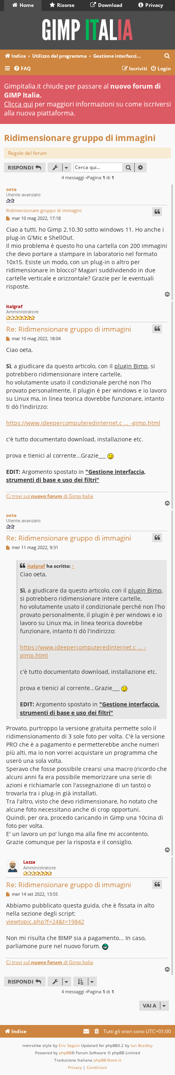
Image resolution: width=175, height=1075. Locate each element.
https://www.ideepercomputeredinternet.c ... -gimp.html (83, 423)
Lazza (29, 862)
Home (26, 5)
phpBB (65, 1052)
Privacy (153, 5)
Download (109, 5)
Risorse (65, 5)
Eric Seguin (69, 1045)
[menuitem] (167, 56)
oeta (11, 189)
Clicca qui (18, 104)
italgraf (14, 306)
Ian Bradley (142, 1045)
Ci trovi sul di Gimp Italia (49, 496)
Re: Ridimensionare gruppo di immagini (68, 329)
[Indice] (87, 30)
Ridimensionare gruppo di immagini (79, 137)
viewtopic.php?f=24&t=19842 (45, 921)
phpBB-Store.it (107, 1060)
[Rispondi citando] (157, 211)
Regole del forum (27, 153)
